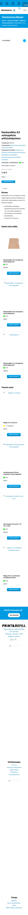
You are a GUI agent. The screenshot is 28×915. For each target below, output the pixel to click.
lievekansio (21, 152)
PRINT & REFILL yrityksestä (14, 908)
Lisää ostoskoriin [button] (14, 273)
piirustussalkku (15, 157)
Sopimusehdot (14, 770)
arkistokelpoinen (13, 152)
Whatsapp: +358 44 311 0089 (14, 634)
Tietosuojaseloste (14, 774)
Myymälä (14, 900)
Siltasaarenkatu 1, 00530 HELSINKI (14, 629)
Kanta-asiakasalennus (14, 903)
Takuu (14, 905)
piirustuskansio (6, 157)
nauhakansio (5, 155)
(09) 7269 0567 (14, 631)
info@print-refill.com (14, 636)
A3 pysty (17, 150)
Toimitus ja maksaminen (14, 767)
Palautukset (14, 772)
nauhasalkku (13, 155)
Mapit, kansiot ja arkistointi (17, 145)
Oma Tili (14, 765)
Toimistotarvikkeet (13, 20)
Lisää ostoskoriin (8, 181)
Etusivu (4, 20)
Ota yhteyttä (14, 615)
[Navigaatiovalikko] (14, 10)
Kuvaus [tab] (5, 188)
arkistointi (4, 152)
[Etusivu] (6, 10)
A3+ (22, 150)
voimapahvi (4, 159)
